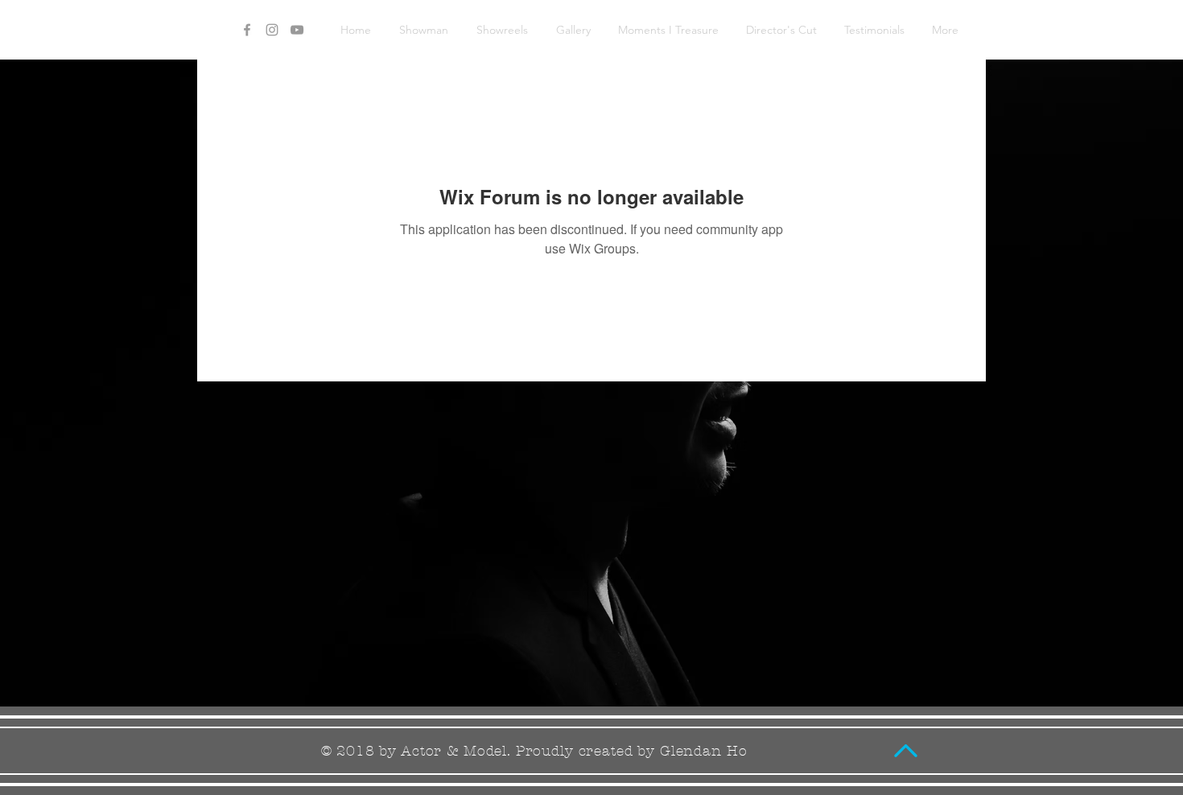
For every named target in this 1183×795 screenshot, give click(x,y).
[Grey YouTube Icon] (297, 30)
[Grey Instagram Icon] (272, 30)
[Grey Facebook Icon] (247, 30)
